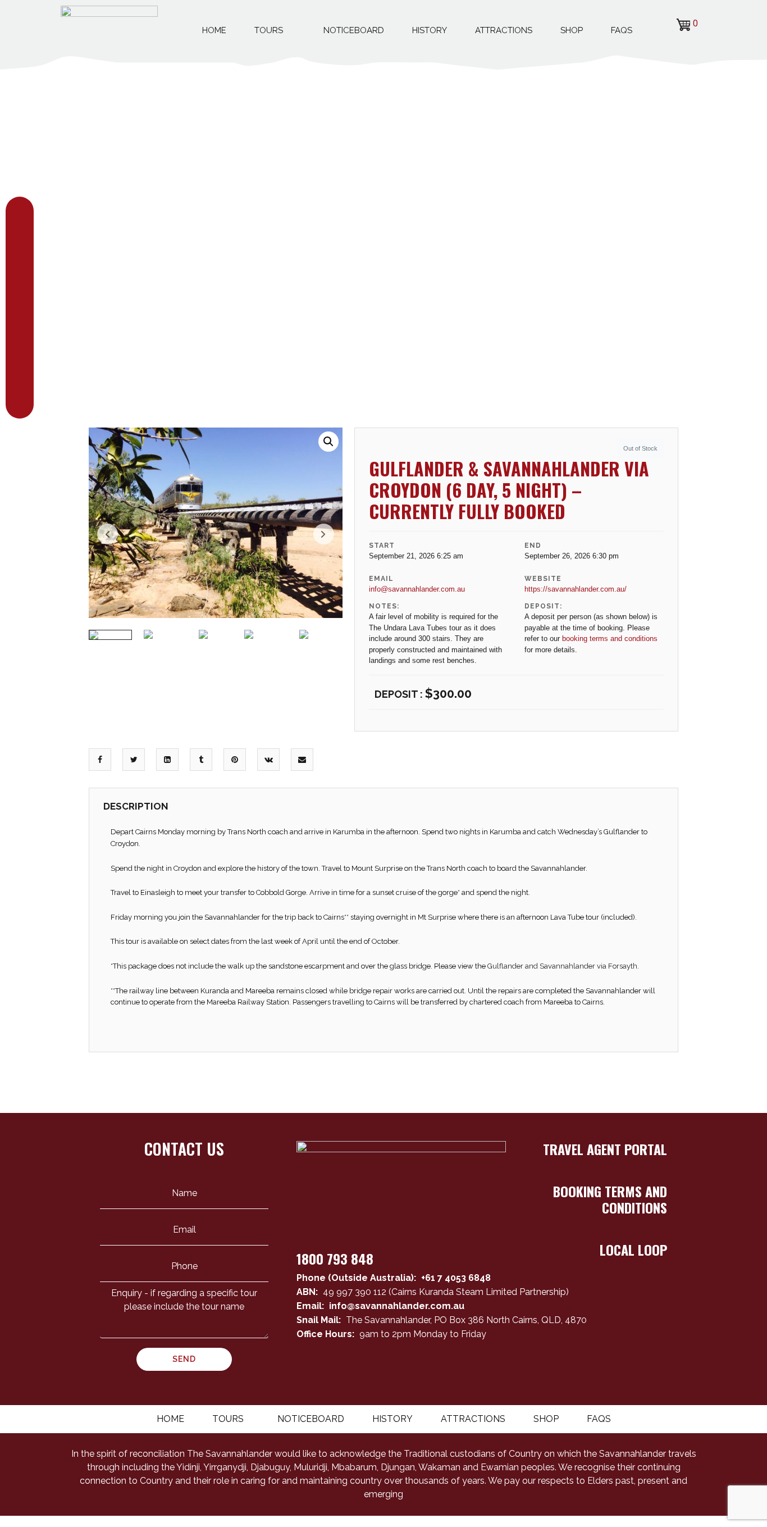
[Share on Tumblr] (201, 760)
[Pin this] (234, 760)
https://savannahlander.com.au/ (575, 589)
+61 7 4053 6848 (456, 1277)
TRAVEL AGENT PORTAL (605, 1149)
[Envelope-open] (596, 1368)
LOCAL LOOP (633, 1249)
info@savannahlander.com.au (417, 589)
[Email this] (302, 760)
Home (214, 30)
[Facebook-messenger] (637, 1368)
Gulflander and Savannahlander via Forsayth (562, 966)
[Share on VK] (268, 760)
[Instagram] (657, 1368)
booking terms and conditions (610, 638)
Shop (571, 30)
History (429, 30)
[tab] (135, 809)
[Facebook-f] (616, 1368)
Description (135, 806)
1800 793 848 (334, 1258)
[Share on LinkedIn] (167, 760)
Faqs (621, 30)
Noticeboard (353, 30)
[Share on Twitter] (134, 760)
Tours (268, 30)
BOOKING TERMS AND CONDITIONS (610, 1199)
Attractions (503, 30)
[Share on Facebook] (100, 760)
